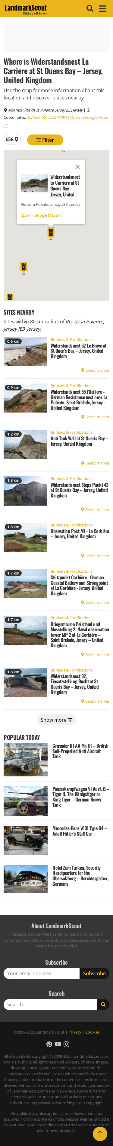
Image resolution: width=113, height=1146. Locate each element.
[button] (10, 299)
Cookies (92, 1032)
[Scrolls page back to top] (100, 1134)
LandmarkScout (26, 9)
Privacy (74, 1032)
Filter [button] (47, 140)
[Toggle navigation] (102, 8)
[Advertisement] (56, 38)
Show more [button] (54, 720)
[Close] (77, 167)
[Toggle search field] (89, 8)
